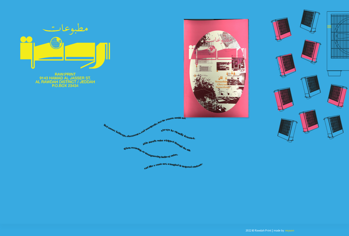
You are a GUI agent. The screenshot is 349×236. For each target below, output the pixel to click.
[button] (337, 10)
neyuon (289, 230)
